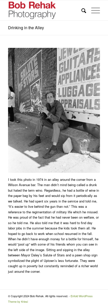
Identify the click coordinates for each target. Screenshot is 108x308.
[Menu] (93, 10)
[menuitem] (81, 10)
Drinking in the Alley (26, 27)
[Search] (81, 10)
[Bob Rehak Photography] (44, 10)
